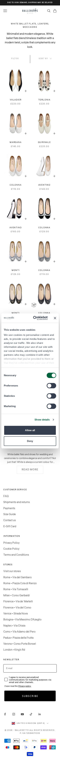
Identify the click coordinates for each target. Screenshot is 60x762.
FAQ (6, 496)
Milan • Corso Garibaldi (16, 595)
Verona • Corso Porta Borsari (19, 644)
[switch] (51, 385)
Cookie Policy (11, 549)
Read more (30, 469)
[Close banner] (55, 318)
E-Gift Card (9, 526)
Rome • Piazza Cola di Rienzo (20, 583)
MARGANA (16, 142)
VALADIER (15, 99)
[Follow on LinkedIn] (39, 714)
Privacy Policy (11, 543)
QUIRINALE (44, 142)
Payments (9, 508)
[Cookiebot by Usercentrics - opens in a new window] (35, 318)
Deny (30, 441)
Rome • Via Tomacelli (15, 589)
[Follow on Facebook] (5, 714)
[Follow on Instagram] (13, 714)
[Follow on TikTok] (31, 714)
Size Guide (9, 514)
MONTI (16, 270)
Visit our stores (12, 571)
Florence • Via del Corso (17, 607)
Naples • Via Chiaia (14, 626)
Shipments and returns (16, 502)
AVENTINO (44, 185)
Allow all (30, 430)
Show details (42, 419)
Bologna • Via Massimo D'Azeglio (22, 619)
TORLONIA (44, 99)
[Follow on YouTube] (22, 714)
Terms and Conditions (16, 555)
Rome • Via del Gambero (17, 577)
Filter (15, 58)
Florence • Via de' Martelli (18, 601)
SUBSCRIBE (30, 696)
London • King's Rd (14, 650)
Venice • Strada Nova (15, 613)
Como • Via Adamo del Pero (19, 632)
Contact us (9, 520)
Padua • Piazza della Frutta (18, 638)
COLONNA (16, 185)
